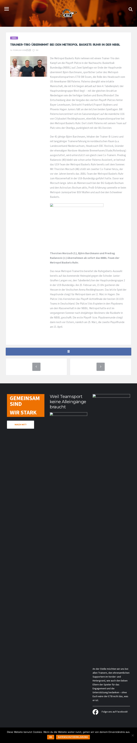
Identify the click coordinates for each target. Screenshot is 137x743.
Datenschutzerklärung (73, 737)
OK (50, 737)
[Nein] (132, 735)
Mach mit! (20, 424)
